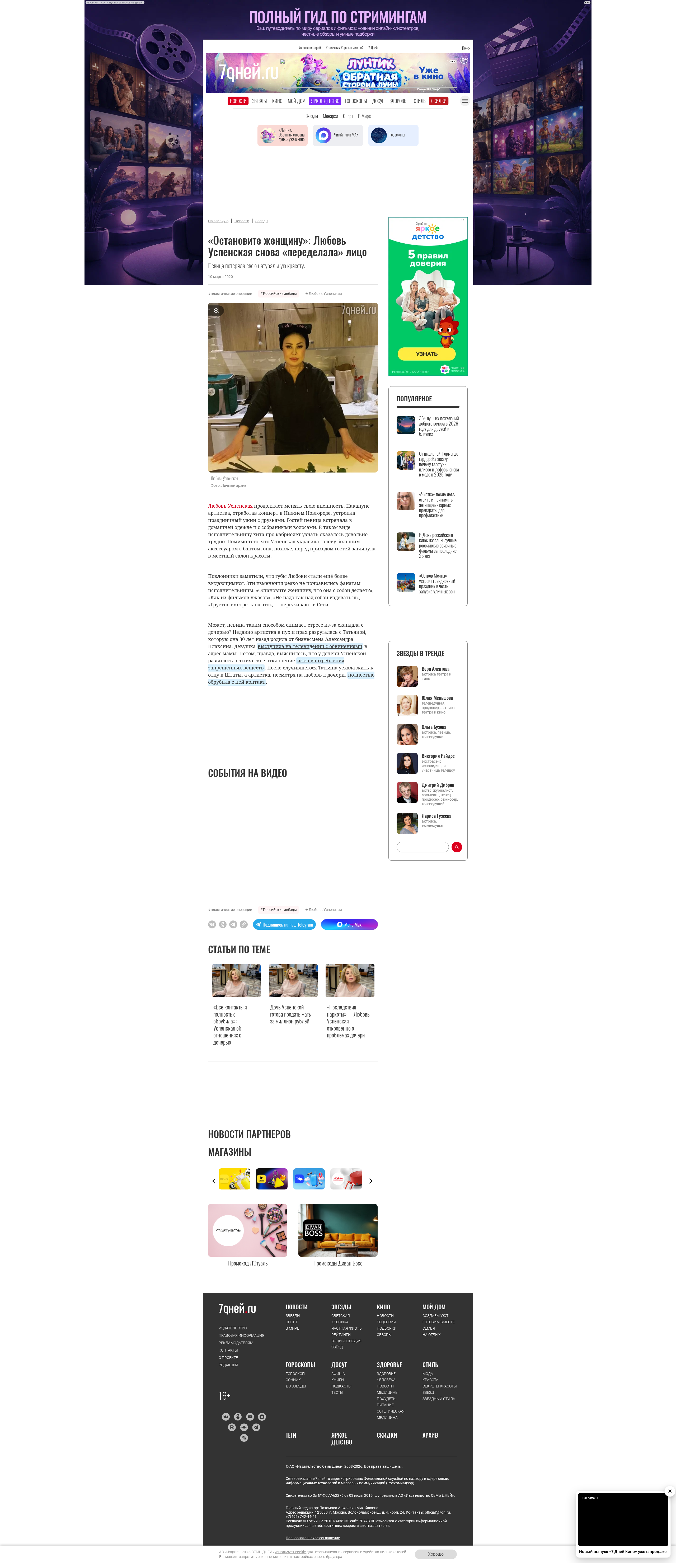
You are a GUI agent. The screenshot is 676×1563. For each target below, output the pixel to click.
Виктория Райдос (438, 755)
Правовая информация (241, 1335)
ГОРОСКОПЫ (300, 1364)
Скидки (439, 100)
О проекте (228, 1358)
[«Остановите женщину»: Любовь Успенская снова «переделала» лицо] (244, 924)
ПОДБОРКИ (387, 1328)
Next (371, 1181)
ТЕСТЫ (337, 1392)
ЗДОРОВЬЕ (389, 1364)
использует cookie (290, 1552)
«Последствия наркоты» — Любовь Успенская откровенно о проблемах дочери (348, 1020)
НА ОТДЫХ (431, 1335)
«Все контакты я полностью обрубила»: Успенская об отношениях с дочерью (230, 1024)
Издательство (233, 1328)
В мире (364, 115)
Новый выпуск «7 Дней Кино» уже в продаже (622, 1551)
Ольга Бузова (434, 726)
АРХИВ (430, 1435)
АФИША (338, 1374)
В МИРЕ (292, 1328)
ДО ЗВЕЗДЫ (296, 1386)
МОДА (427, 1374)
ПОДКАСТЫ (341, 1386)
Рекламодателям (236, 1343)
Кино (277, 100)
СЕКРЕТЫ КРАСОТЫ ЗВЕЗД (439, 1389)
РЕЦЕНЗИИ (386, 1322)
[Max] (262, 1417)
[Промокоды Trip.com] (311, 1178)
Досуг (378, 100)
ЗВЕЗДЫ (293, 1316)
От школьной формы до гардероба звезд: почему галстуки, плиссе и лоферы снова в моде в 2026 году (439, 464)
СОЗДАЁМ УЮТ (435, 1316)
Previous (214, 1181)
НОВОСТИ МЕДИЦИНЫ (387, 1389)
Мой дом (297, 100)
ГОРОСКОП (295, 1374)
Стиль (420, 100)
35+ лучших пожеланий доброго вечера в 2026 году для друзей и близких (439, 426)
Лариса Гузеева (436, 815)
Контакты (228, 1350)
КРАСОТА (430, 1380)
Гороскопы (356, 100)
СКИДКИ (387, 1435)
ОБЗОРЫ (384, 1335)
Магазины (229, 1151)
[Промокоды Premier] (274, 1178)
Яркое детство (325, 100)
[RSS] (244, 1438)
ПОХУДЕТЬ (386, 1399)
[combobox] (423, 847)
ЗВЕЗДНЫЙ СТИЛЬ (438, 1399)
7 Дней (373, 47)
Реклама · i (590, 1497)
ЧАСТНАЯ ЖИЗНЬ (346, 1328)
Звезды (259, 100)
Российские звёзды (280, 293)
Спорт (348, 115)
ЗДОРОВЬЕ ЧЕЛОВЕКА (386, 1377)
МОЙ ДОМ (433, 1306)
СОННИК (293, 1380)
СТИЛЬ (430, 1364)
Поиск (466, 48)
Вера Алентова (435, 668)
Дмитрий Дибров (438, 784)
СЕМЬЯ (428, 1328)
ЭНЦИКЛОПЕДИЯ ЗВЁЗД (346, 1344)
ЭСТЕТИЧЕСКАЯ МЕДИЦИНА (391, 1414)
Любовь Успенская (325, 293)
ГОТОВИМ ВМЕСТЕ (438, 1322)
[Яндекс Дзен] (244, 1427)
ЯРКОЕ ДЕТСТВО (341, 1439)
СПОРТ (292, 1322)
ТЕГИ (291, 1435)
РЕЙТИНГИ (341, 1335)
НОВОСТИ (297, 1306)
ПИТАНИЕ (385, 1405)
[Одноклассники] (238, 1417)
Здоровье (398, 100)
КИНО (383, 1306)
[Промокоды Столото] (237, 1178)
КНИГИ (337, 1380)
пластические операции (231, 293)
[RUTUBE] (232, 1427)
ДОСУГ (339, 1364)
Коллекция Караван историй (344, 47)
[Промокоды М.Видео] (349, 1178)
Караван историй (309, 47)
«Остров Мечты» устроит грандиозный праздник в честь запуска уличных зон (437, 583)
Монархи (330, 115)
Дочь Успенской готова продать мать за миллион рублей (290, 1013)
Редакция (228, 1365)
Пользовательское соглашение (313, 1538)
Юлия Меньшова (437, 697)
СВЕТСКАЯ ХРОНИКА (340, 1319)
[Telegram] (256, 1427)
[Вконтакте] (226, 1417)
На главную (218, 221)
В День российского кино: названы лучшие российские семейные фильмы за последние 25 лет (438, 545)
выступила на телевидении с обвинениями (310, 646)
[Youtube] (250, 1417)
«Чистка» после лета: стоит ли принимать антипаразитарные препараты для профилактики (437, 505)
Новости (238, 100)
